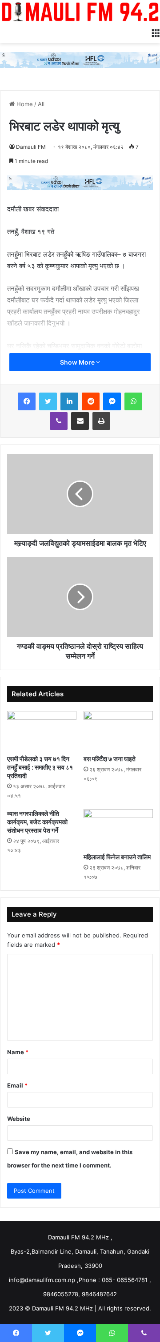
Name (17, 1052)
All (41, 103)
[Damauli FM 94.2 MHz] (80, 11)
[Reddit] (91, 401)
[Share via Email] (80, 421)
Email (17, 1085)
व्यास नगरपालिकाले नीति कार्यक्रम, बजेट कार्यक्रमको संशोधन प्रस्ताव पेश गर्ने (37, 822)
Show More (78, 362)
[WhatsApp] (133, 401)
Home (24, 103)
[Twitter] (48, 401)
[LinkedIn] (69, 401)
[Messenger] (112, 401)
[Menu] (155, 32)
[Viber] (59, 421)
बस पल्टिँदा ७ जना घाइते (110, 758)
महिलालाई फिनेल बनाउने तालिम (117, 857)
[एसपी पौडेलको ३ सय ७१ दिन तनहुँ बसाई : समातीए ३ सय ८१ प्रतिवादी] (41, 730)
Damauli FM (31, 146)
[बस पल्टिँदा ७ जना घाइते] (118, 730)
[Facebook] (27, 401)
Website (18, 1118)
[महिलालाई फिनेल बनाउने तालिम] (118, 828)
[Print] (101, 421)
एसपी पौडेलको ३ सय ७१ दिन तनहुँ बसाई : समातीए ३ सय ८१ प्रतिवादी (40, 767)
